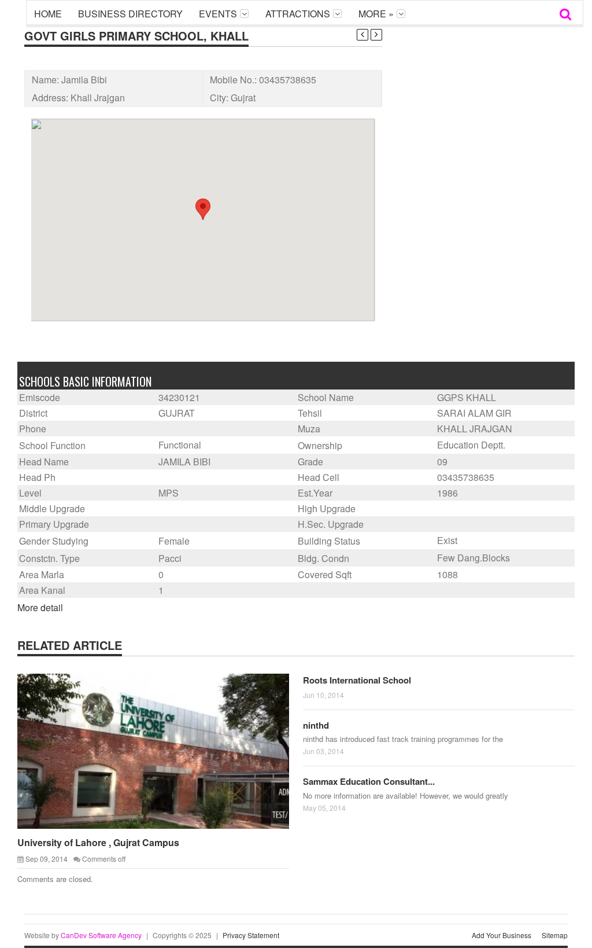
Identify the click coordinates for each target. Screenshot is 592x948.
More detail (40, 607)
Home (48, 13)
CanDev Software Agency (101, 935)
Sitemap (555, 935)
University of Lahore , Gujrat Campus (98, 842)
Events (218, 13)
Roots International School (357, 680)
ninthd (316, 725)
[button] (203, 209)
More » (376, 13)
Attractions (297, 13)
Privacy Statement (251, 935)
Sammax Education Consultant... (369, 781)
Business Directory (130, 13)
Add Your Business (501, 935)
